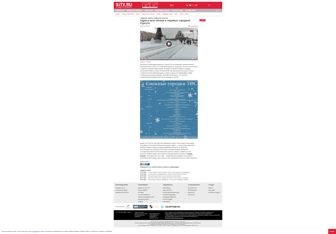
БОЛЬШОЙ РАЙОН (143, 199)
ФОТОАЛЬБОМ (192, 190)
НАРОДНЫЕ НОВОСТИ (169, 197)
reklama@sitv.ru (153, 215)
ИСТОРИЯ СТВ (192, 188)
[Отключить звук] (192, 58)
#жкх (187, 14)
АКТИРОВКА (190, 10)
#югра (138, 14)
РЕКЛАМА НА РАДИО (121, 190)
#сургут (117, 14)
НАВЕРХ (202, 20)
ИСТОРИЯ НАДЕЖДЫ (169, 194)
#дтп (176, 14)
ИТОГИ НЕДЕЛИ (142, 190)
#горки (148, 62)
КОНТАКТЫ (191, 194)
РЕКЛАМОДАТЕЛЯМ (121, 185)
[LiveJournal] (148, 164)
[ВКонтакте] (141, 164)
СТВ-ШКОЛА (166, 201)
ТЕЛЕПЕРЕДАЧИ (143, 185)
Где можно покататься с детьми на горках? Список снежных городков (168, 177)
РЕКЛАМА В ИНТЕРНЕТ (122, 192)
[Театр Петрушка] (163, 206)
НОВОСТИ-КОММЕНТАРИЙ (146, 197)
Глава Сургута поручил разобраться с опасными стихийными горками (168, 179)
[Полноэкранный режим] (195, 58)
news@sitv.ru (153, 216)
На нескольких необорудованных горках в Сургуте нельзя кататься (167, 174)
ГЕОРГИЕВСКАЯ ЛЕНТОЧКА (171, 192)
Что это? (35, 231)
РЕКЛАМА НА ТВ (120, 188)
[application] (169, 44)
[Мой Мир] (146, 164)
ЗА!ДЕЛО (140, 201)
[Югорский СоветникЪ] (155, 206)
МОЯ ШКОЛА (166, 188)
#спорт (181, 14)
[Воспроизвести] (168, 43)
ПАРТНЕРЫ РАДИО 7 (214, 192)
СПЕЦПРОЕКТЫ (167, 185)
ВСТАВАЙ (141, 192)
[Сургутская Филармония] (129, 206)
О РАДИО (211, 185)
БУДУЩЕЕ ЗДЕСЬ (162, 10)
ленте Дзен (174, 167)
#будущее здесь (167, 14)
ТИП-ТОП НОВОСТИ (144, 194)
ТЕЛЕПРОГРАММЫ (134, 10)
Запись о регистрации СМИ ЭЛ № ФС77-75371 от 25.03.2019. (170, 221)
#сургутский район (128, 14)
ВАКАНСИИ (191, 192)
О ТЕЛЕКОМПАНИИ (194, 185)
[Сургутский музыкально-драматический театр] (173, 206)
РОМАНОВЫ (177, 10)
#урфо (159, 14)
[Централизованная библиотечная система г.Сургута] (141, 206)
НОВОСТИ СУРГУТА (144, 188)
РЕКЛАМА (149, 10)
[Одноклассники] (144, 164)
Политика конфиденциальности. (174, 218)
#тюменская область (148, 14)
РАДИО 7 (211, 188)
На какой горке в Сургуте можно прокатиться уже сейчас (164, 176)
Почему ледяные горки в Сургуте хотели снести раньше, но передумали (169, 172)
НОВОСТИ (119, 10)
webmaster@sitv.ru (154, 213)
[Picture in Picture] (190, 58)
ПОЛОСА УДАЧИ (167, 199)
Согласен (332, 231)
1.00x (187, 58)
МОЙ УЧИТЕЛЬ (167, 190)
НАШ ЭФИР (211, 190)
